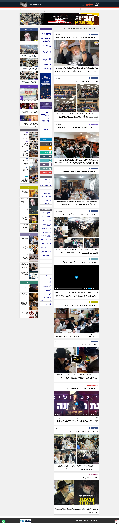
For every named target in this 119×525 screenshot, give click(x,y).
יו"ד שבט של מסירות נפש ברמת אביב (84, 81)
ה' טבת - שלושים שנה (94, 385)
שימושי (67, 9)
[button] (3, 521)
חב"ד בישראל (66, 0)
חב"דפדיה (80, 0)
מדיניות (77, 520)
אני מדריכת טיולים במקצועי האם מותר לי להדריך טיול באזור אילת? (46, 126)
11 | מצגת (96, 462)
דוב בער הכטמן (38, 11)
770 (86, 9)
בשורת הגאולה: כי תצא (47, 275)
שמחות (94, 124)
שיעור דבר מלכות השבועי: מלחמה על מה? (24, 226)
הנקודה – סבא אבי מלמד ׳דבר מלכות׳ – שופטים (24, 248)
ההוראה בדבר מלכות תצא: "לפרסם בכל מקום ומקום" (25, 209)
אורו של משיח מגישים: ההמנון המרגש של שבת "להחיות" (25, 112)
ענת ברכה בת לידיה (47, 193)
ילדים (95, 34)
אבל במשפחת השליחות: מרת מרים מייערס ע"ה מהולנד (25, 136)
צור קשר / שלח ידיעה (88, 520)
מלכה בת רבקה (48, 200)
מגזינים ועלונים (46, 209)
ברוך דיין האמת (44, 11)
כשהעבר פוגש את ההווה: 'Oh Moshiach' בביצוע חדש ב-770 (34, 112)
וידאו (82, 9)
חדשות (91, 9)
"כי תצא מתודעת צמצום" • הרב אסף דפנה (24, 312)
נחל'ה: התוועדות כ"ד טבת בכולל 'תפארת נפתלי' (80, 172)
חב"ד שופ (73, 0)
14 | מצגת (96, 111)
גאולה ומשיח (94, 301)
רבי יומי (49, 11)
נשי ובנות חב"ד (88, 0)
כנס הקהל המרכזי (94, 474)
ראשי (52, 11)
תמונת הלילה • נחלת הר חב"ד (87, 345)
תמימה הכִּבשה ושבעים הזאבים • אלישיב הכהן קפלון (24, 304)
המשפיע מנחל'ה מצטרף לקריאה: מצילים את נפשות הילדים (76, 37)
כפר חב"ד (33, 11)
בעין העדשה (94, 341)
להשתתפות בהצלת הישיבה (87, 380)
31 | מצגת (96, 247)
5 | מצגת (96, 156)
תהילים (46, 177)
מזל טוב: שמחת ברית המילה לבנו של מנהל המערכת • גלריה (24, 162)
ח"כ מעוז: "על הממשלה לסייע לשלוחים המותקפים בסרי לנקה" (24, 180)
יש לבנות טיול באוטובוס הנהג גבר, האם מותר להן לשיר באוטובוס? (46, 130)
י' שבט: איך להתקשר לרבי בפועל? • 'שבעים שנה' (80, 262)
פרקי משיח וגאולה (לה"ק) (46, 268)
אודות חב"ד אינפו (96, 520)
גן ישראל (27, 141)
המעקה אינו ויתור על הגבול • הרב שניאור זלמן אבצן (24, 295)
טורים (28, 282)
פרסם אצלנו (81, 520)
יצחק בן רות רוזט (48, 179)
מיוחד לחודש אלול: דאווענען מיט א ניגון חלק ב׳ (24, 123)
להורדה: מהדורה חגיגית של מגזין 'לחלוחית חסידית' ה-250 (24, 274)
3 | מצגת (96, 199)
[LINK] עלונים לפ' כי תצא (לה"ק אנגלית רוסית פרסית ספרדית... (46, 257)
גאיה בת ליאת (48, 206)
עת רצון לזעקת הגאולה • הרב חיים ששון (25, 191)
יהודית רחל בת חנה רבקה (46, 188)
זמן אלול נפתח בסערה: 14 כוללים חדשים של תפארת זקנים (25, 172)
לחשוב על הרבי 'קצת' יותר (88, 478)
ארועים (72, 9)
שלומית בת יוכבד (48, 203)
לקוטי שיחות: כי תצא (47, 297)
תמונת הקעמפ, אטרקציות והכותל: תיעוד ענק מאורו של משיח (24, 146)
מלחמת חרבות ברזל (27, 11)
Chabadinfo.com (58, 0)
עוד (62, 9)
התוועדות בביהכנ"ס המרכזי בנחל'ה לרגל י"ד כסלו (80, 214)
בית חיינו (21, 11)
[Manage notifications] (116, 520)
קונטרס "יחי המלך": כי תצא (46, 300)
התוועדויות (95, 258)
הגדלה (96, 64)
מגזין (29, 234)
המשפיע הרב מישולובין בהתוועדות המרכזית (82, 388)
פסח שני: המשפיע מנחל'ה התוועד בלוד (84, 431)
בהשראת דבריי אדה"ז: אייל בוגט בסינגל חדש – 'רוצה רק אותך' (34, 124)
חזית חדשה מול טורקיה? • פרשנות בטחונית (24, 286)
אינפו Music (57, 9)
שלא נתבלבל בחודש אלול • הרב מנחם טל (24, 239)
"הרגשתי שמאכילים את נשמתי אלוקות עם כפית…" (24, 256)
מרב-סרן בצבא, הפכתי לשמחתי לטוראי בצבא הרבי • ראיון (24, 265)
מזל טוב (78, 9)
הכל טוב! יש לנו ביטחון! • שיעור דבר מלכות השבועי (24, 217)
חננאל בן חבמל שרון (47, 182)
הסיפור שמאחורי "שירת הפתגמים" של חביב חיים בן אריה (30, 101)
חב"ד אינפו (95, 0)
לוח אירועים (46, 139)
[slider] (69, 288)
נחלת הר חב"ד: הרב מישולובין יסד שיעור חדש (81, 305)
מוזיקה (29, 86)
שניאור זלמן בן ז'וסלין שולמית (45, 185)
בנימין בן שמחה (48, 190)
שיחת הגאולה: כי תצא (47, 278)
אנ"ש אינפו (49, 9)
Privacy (117, 523)
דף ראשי (96, 9)
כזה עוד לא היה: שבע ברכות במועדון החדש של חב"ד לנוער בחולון (24, 154)
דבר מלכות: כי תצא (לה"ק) (46, 232)
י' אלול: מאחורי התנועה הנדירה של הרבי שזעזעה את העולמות (24, 200)
